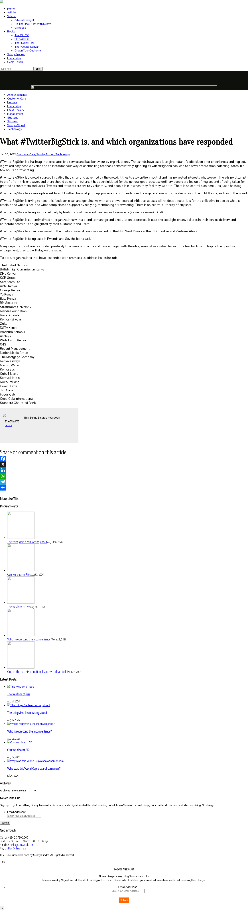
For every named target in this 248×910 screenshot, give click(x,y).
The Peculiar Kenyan (27, 47)
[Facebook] (124, 459)
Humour (12, 102)
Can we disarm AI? (18, 574)
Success (12, 121)
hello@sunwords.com (22, 845)
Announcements (17, 95)
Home (11, 9)
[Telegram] (124, 482)
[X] (124, 464)
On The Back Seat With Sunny (33, 24)
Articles (12, 12)
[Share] (124, 488)
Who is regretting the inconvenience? (29, 639)
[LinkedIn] (124, 470)
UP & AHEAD (23, 39)
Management (15, 114)
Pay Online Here (17, 848)
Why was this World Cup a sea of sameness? (33, 768)
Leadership (14, 58)
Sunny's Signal (16, 125)
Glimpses (20, 28)
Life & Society (15, 110)
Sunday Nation (45, 154)
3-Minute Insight (24, 20)
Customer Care (16, 98)
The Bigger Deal (24, 43)
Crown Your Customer (28, 50)
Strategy (12, 117)
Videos (11, 16)
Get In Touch (15, 62)
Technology (14, 129)
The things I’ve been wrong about (27, 542)
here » (8, 425)
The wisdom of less (18, 607)
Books (11, 31)
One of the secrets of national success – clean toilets (38, 671)
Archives (5, 790)
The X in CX (22, 35)
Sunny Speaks (16, 54)
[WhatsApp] (124, 476)
